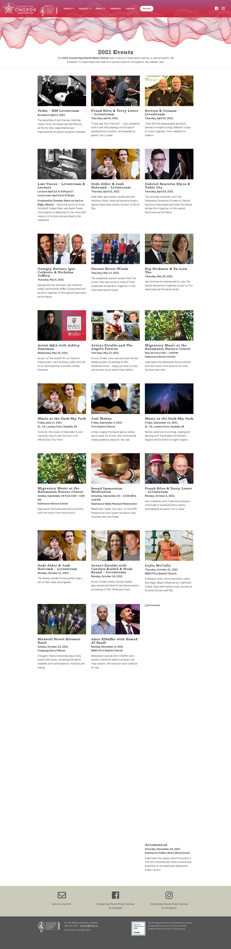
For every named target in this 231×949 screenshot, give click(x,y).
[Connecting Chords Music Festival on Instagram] (223, 8)
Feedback (115, 8)
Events (68, 8)
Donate (147, 8)
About (99, 8)
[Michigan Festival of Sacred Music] (48, 926)
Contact (130, 8)
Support (84, 8)
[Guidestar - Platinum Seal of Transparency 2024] (139, 928)
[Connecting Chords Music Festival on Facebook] (216, 8)
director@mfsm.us (89, 926)
